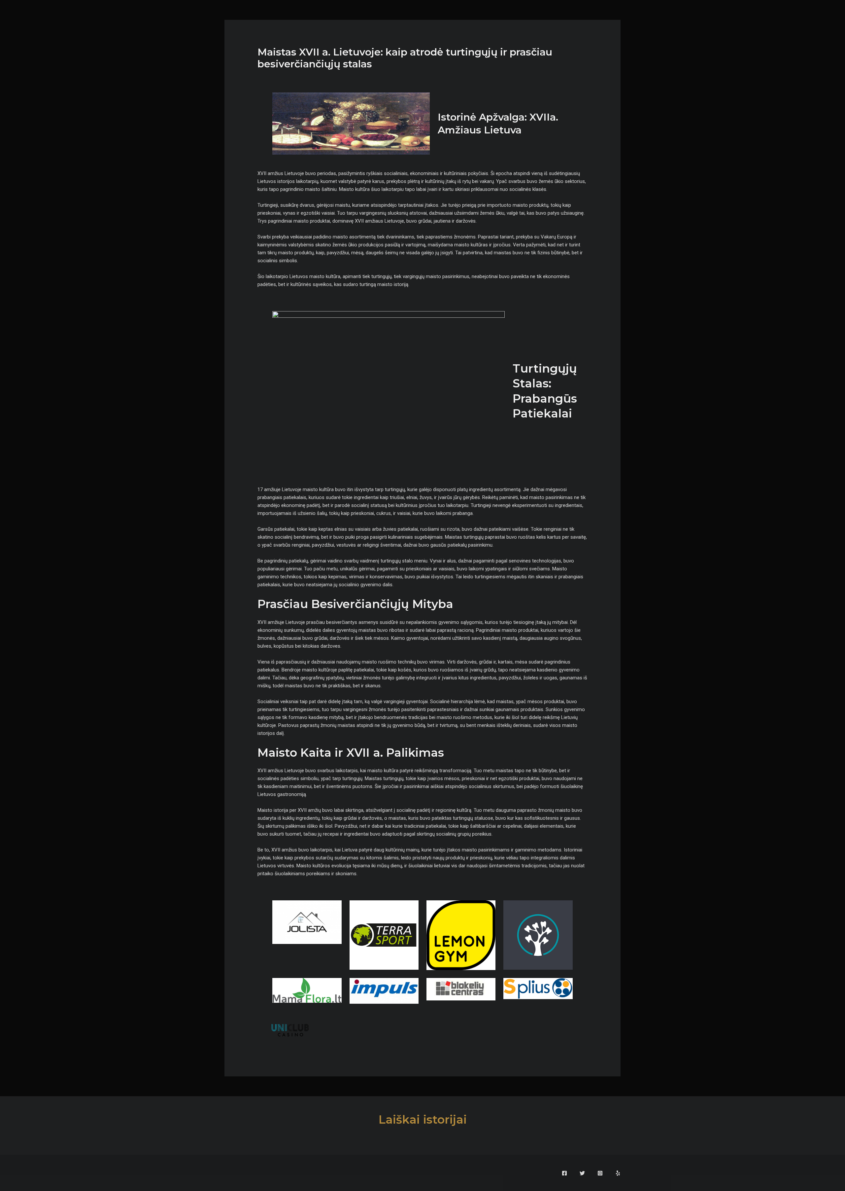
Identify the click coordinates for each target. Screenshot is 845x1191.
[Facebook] (564, 1173)
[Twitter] (582, 1173)
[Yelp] (618, 1173)
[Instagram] (600, 1173)
